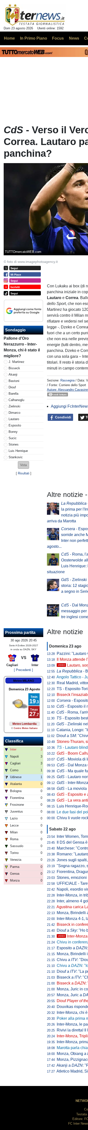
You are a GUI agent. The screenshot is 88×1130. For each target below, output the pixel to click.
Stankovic (16, 457)
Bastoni (14, 381)
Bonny (13, 432)
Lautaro (14, 419)
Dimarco (14, 412)
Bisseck (14, 368)
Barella (13, 393)
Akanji (13, 374)
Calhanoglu (16, 400)
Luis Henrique (18, 451)
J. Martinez (16, 362)
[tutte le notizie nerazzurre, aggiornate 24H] (35, 15)
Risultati (23, 473)
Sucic (13, 438)
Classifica (14, 741)
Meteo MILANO (23, 680)
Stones (14, 444)
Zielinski (14, 406)
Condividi (62, 417)
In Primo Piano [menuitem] (33, 38)
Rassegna (67, 380)
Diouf (12, 387)
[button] (23, 465)
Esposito (15, 425)
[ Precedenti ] (23, 670)
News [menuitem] (74, 38)
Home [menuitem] (9, 38)
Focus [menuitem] (58, 38)
